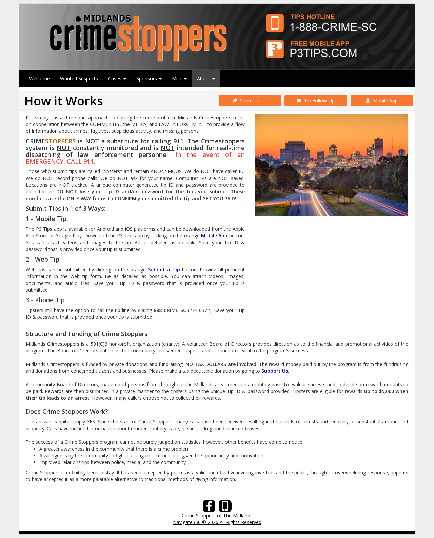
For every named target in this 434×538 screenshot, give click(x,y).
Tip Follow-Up (318, 100)
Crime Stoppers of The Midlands (217, 515)
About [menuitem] (204, 78)
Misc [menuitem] (177, 78)
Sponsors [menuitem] (147, 78)
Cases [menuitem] (115, 78)
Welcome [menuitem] (39, 78)
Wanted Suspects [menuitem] (79, 78)
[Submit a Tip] (217, 36)
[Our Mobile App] (225, 508)
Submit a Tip (252, 100)
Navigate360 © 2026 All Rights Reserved (217, 522)
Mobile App (384, 100)
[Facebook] (209, 508)
